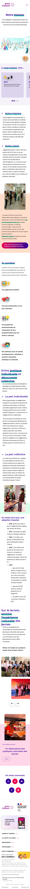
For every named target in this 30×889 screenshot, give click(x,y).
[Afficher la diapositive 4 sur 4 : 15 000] (17, 100)
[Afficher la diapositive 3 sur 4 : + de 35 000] (15, 100)
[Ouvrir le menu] (27, 5)
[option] (12, 85)
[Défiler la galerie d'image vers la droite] (12, 703)
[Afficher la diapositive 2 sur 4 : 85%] (14, 100)
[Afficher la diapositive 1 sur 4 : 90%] (12, 100)
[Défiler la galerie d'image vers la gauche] (17, 703)
